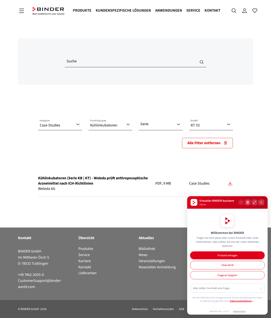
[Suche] (234, 10)
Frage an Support (227, 275)
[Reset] (241, 202)
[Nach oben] (4, 312)
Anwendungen (168, 10)
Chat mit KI (227, 265)
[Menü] (21, 11)
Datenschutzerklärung (241, 300)
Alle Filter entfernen (203, 142)
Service (193, 10)
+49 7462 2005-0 (31, 274)
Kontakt (212, 10)
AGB (181, 309)
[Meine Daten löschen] (248, 202)
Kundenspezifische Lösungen (123, 10)
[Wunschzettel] (255, 10)
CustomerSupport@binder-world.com (40, 283)
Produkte (82, 10)
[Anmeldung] (244, 10)
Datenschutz (140, 309)
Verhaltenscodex (163, 309)
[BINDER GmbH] (48, 11)
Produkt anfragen (227, 255)
